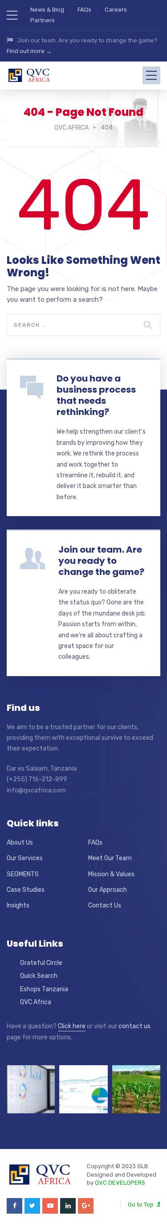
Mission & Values (111, 874)
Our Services (25, 858)
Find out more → (29, 51)
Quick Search (38, 976)
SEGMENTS (23, 874)
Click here (72, 1026)
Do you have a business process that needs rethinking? (96, 395)
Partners (42, 20)
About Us (20, 842)
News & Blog (47, 9)
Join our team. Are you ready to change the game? (101, 560)
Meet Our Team (110, 858)
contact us (134, 1026)
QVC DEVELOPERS (120, 1182)
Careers (116, 9)
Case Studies (26, 890)
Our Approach (107, 890)
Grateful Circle (41, 963)
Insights (18, 905)
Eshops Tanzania (44, 989)
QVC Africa (35, 1002)
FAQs (84, 9)
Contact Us (104, 905)
